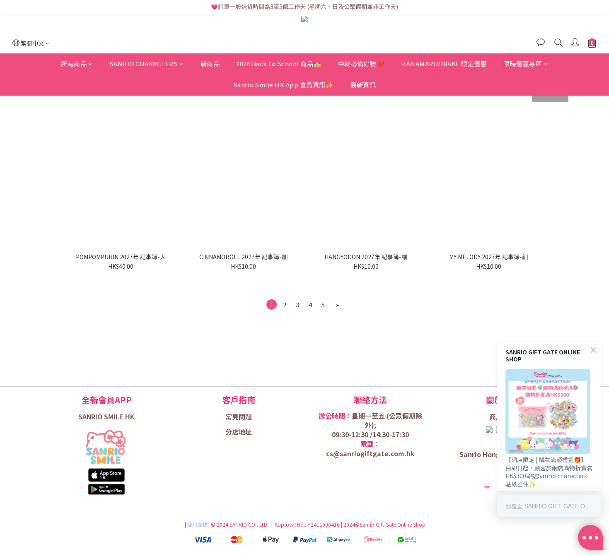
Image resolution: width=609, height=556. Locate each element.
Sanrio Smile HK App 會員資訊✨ (283, 84)
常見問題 (238, 416)
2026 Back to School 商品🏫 (278, 64)
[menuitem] (271, 304)
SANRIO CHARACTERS (143, 64)
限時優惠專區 (522, 64)
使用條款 (197, 524)
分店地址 (238, 432)
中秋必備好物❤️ (361, 64)
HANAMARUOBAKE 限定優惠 (444, 64)
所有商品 (74, 64)
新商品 (210, 64)
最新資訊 (363, 84)
